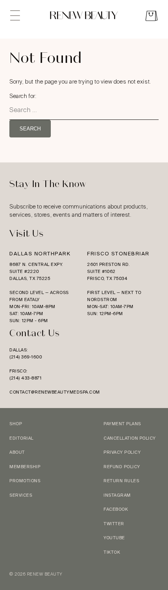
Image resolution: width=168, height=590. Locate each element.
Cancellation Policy (130, 438)
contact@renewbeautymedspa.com (54, 392)
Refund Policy (122, 466)
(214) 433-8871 (25, 378)
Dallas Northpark (39, 253)
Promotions (24, 480)
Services (20, 495)
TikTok (112, 552)
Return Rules (121, 480)
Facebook (116, 509)
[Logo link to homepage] (84, 17)
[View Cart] (151, 17)
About (17, 452)
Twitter (114, 523)
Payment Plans (122, 423)
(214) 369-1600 (25, 357)
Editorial (21, 438)
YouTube (114, 537)
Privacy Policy (122, 452)
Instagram (117, 495)
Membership (24, 466)
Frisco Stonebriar (118, 253)
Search (30, 129)
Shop (15, 423)
